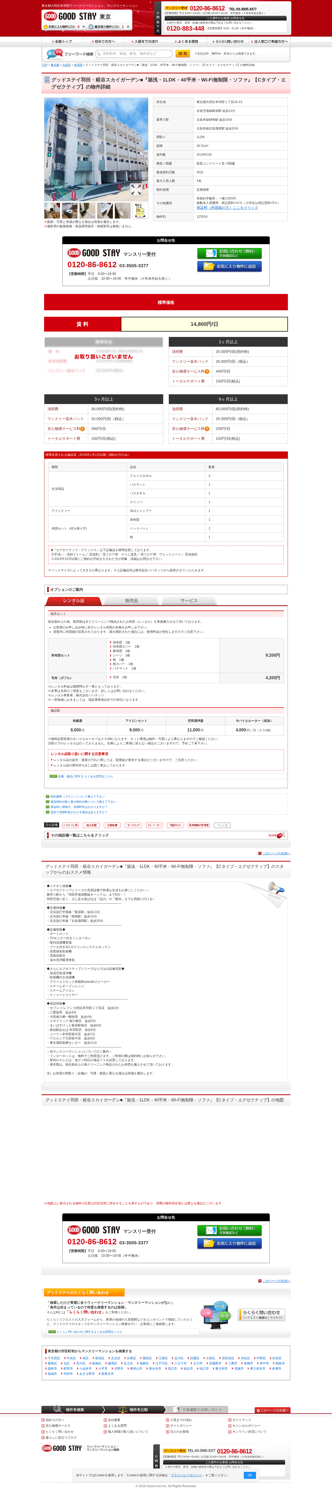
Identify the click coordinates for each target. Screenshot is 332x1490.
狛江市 (204, 1368)
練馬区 (112, 1363)
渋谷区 (245, 1358)
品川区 (179, 1358)
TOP (44, 64)
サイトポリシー (181, 1425)
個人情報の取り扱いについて (128, 1431)
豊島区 (52, 1363)
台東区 (131, 1358)
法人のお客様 (179, 1431)
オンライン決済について (249, 1431)
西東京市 (107, 1374)
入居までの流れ (181, 1420)
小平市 (103, 1368)
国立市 (172, 1368)
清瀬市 (239, 1368)
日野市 (118, 1368)
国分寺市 (155, 1368)
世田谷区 (228, 1358)
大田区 (66, 64)
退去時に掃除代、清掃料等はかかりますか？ (79, 806)
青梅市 (248, 1363)
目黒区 (194, 1358)
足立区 (128, 1363)
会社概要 (114, 1420)
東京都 (55, 64)
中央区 (71, 1358)
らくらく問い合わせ (60, 1431)
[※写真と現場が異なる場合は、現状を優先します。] (96, 99)
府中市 (264, 1363)
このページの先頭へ (276, 853)
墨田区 (147, 1358)
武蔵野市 (215, 1363)
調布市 (52, 1368)
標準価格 (166, 302)
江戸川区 (161, 1363)
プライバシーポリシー (186, 1475)
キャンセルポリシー (246, 1425)
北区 (67, 1363)
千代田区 (54, 1358)
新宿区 (100, 1358)
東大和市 (221, 1368)
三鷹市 (232, 1363)
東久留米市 (258, 1368)
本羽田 (78, 64)
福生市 (188, 1368)
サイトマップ (241, 1420)
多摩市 (276, 1368)
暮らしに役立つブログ (61, 1437)
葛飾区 (144, 1363)
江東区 (163, 1358)
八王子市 (180, 1363)
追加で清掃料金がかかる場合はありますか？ (79, 812)
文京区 (115, 1358)
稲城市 (52, 1374)
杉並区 (277, 1358)
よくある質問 (117, 1425)
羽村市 (68, 1374)
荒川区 (81, 1363)
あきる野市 (87, 1374)
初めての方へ (55, 1420)
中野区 (261, 1358)
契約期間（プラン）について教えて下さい (78, 796)
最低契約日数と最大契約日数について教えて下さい (83, 801)
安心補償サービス (58, 1425)
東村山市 (136, 1368)
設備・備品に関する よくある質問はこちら (85, 776)
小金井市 (85, 1368)
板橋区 (96, 1363)
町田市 (68, 1368)
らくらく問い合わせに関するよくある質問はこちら (89, 1331)
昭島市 (280, 1363)
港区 (85, 1358)
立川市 (198, 1363)
